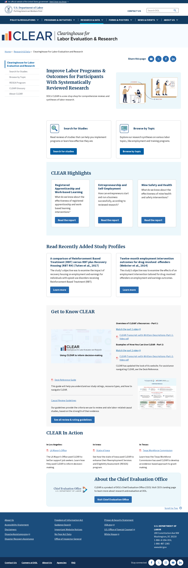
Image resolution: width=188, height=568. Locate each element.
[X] (158, 59)
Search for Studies (18, 71)
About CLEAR (16, 93)
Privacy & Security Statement (119, 520)
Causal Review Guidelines (63, 400)
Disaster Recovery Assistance (19, 538)
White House (110, 534)
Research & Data (22, 51)
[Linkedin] (173, 59)
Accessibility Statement (17, 524)
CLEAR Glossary (17, 88)
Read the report (65, 221)
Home (8, 51)
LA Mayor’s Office (58, 450)
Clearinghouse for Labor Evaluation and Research (21, 64)
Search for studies (63, 151)
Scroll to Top (171, 508)
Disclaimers (10, 529)
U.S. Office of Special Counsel (118, 529)
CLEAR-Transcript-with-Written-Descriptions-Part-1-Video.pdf (147, 337)
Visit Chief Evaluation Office (113, 499)
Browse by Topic (17, 77)
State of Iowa (103, 450)
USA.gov (108, 524)
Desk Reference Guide (65, 380)
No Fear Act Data (62, 534)
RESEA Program (17, 82)
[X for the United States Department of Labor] (159, 562)
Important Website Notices (68, 529)
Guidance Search (62, 524)
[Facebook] (166, 59)
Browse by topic (132, 151)
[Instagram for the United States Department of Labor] (166, 562)
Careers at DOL (29, 562)
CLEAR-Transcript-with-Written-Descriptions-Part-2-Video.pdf (147, 358)
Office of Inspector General (68, 538)
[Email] (151, 59)
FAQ (73, 562)
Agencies (62, 562)
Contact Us (11, 562)
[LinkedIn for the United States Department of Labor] (180, 562)
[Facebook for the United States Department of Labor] (151, 562)
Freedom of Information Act (68, 520)
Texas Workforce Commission (157, 450)
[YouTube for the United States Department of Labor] (173, 562)
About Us (9, 520)
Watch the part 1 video (127, 329)
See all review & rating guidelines (73, 419)
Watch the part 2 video (127, 350)
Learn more (58, 290)
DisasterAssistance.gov (16, 534)
